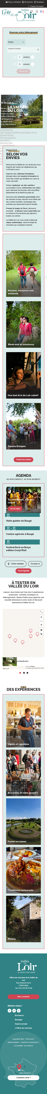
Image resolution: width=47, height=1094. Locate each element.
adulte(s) (26, 57)
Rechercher (23, 71)
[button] (37, 11)
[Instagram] (19, 1011)
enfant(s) (26, 64)
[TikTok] (14, 1011)
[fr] (42, 11)
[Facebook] (9, 1011)
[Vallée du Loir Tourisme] (27, 15)
